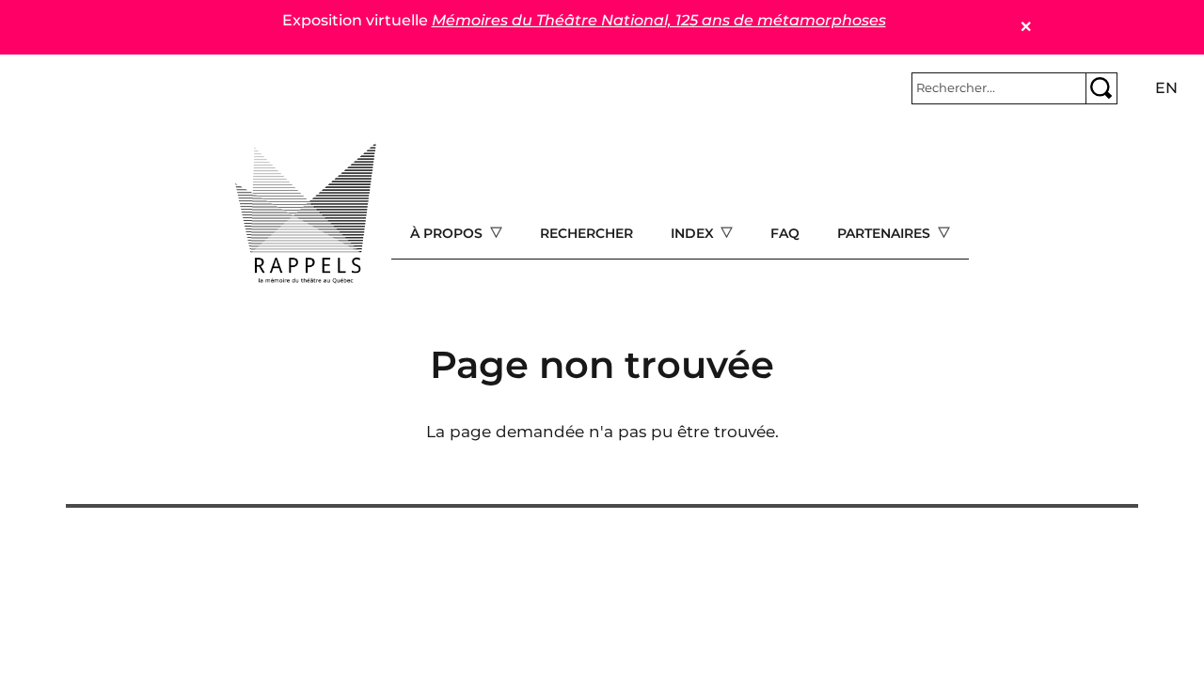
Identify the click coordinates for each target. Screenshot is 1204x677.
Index (694, 233)
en (1166, 88)
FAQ (785, 233)
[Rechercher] (1101, 88)
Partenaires (885, 233)
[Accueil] (305, 213)
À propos (448, 233)
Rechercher (586, 233)
